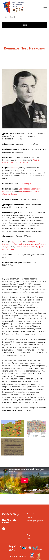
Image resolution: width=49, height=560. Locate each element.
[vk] (3, 528)
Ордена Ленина (25, 191)
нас (29, 538)
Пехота (15, 168)
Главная (29, 517)
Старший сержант (26, 183)
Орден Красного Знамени (26, 247)
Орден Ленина (17, 241)
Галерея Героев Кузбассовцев (36, 521)
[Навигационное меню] (45, 7)
